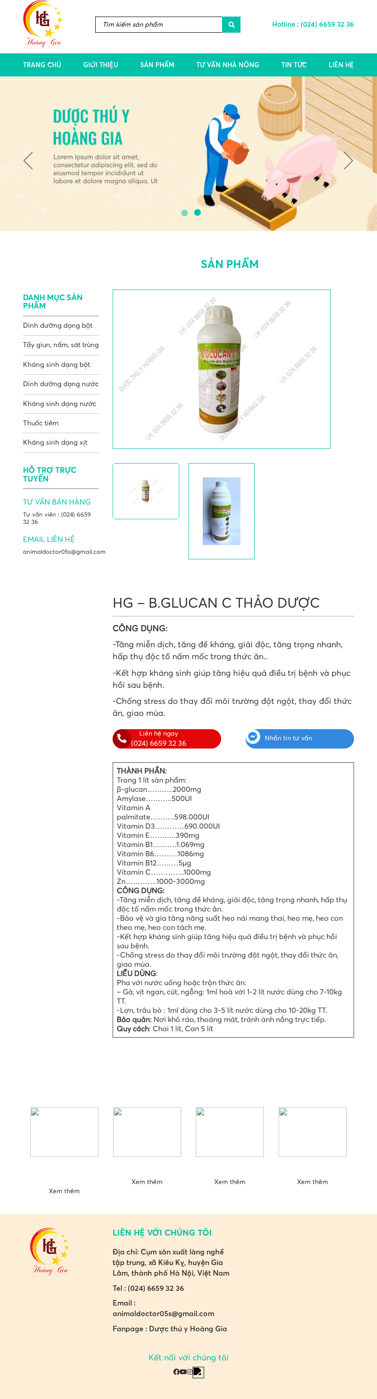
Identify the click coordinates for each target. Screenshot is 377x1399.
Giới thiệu (100, 65)
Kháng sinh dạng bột (56, 364)
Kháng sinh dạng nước (60, 404)
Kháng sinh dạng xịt (55, 442)
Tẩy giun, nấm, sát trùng (61, 345)
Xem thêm (64, 1191)
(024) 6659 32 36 (327, 24)
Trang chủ (42, 65)
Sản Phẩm (157, 65)
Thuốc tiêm (40, 423)
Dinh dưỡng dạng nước (61, 384)
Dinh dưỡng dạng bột (57, 325)
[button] (28, 153)
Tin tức (294, 65)
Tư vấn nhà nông (227, 65)
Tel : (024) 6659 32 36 (148, 1288)
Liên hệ (341, 65)
